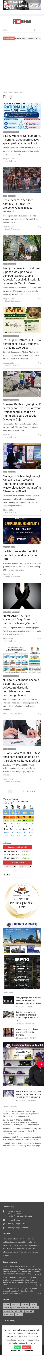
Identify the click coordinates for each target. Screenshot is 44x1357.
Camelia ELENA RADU (11, 1120)
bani (33, 1304)
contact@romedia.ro (16, 1220)
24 (23, 792)
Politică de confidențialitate (22, 1350)
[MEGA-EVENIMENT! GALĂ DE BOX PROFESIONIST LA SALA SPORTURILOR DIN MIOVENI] (8, 1092)
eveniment (22, 1308)
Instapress (7, 1137)
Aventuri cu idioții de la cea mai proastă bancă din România (27, 1032)
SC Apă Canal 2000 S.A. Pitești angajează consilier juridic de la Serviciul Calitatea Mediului (21, 756)
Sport (12, 547)
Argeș (25, 1304)
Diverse (5, 264)
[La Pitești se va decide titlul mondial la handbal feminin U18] (22, 520)
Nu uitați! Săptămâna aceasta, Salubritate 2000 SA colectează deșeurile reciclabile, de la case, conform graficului (21, 687)
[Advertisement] (22, 65)
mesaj (34, 1308)
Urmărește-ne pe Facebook (18, 1228)
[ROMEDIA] (22, 21)
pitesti (19, 1311)
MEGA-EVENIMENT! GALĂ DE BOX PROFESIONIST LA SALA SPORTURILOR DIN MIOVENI (28, 1094)
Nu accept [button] (26, 1347)
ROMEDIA (30, 1006)
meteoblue (7, 843)
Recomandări (14, 131)
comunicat (9, 1308)
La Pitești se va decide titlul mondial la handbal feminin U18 (20, 555)
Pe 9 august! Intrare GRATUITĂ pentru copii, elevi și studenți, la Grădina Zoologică (22, 343)
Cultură (5, 196)
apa (6, 1304)
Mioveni (8, 1311)
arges (15, 1304)
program (8, 1314)
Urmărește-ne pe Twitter (17, 1224)
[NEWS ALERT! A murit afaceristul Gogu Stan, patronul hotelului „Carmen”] (22, 584)
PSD (18, 1314)
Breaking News (7, 611)
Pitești (29, 1311)
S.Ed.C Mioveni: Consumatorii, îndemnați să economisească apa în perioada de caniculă (22, 139)
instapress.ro (8, 1128)
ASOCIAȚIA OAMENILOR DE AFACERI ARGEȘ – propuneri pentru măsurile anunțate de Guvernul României (21, 1122)
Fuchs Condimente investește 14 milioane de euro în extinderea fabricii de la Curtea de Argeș (22, 1130)
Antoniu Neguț (30, 1024)
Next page (31, 791)
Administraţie (6, 131)
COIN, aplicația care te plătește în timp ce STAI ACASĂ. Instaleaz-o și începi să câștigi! (28, 1000)
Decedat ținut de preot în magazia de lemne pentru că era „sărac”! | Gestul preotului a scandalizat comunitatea (20, 1290)
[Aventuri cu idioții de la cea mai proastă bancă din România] (8, 1029)
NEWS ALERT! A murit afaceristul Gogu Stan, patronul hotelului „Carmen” (20, 619)
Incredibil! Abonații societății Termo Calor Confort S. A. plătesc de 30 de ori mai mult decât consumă (21, 1113)
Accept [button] (17, 1347)
